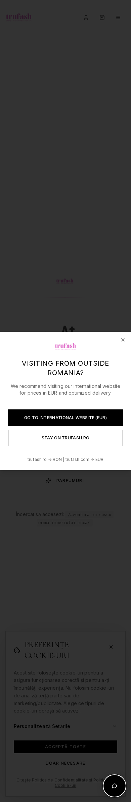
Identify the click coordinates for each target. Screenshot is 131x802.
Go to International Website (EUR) (65, 417)
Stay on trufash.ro (65, 437)
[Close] (123, 339)
